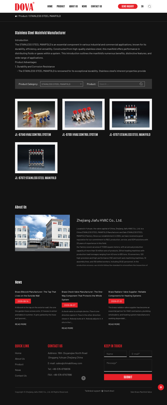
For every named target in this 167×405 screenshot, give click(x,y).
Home (50, 6)
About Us (73, 6)
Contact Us (96, 6)
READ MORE (21, 324)
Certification (75, 12)
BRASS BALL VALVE (64, 12)
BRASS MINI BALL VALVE (63, 11)
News (84, 6)
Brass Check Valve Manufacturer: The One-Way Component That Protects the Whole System (82, 295)
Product (61, 6)
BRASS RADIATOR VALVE (63, 10)
